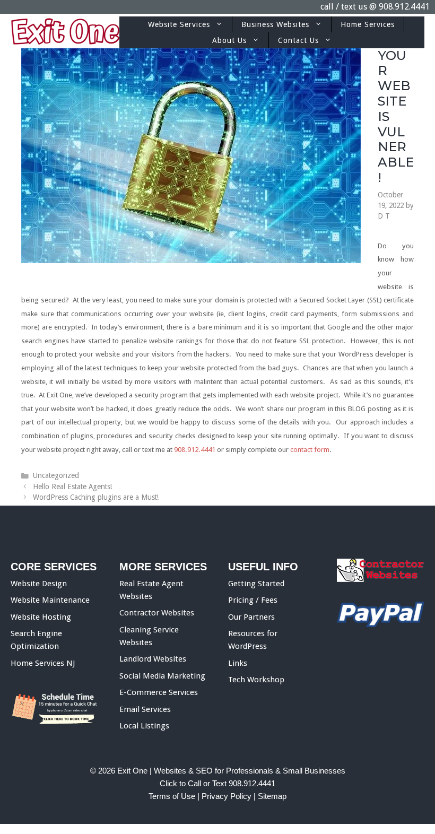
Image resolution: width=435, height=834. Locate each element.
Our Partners (251, 617)
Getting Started (256, 583)
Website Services (179, 24)
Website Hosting (41, 617)
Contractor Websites (156, 613)
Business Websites (275, 24)
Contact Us (298, 40)
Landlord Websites (152, 659)
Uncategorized (56, 475)
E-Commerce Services (158, 692)
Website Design (39, 583)
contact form (309, 450)
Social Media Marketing (162, 676)
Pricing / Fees (252, 600)
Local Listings (144, 726)
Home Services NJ (43, 663)
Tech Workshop (256, 679)
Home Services (368, 24)
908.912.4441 (404, 7)
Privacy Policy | (230, 796)
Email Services (145, 709)
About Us (229, 40)
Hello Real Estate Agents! (72, 486)
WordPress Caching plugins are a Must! (96, 497)
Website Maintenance (50, 600)
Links (237, 663)
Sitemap (272, 796)
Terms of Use (172, 796)
